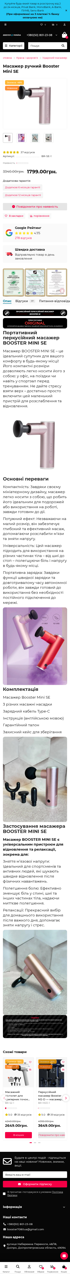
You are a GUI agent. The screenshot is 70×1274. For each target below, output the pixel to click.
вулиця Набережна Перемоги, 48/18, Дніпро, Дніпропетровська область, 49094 (36, 1245)
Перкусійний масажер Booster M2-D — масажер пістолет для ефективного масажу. (50, 1095)
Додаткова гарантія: (17, 180)
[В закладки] (30, 1062)
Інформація (12, 1207)
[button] (4, 1098)
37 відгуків (27, 152)
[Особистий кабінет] (64, 24)
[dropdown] (5, 24)
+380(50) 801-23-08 (39, 35)
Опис (7, 301)
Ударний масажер (54, 57)
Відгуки (24, 301)
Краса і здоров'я (27, 57)
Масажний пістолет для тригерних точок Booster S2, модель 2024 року (18, 1095)
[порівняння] (30, 1069)
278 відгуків (23, 238)
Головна (6, 57)
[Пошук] (63, 45)
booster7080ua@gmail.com (25, 1229)
